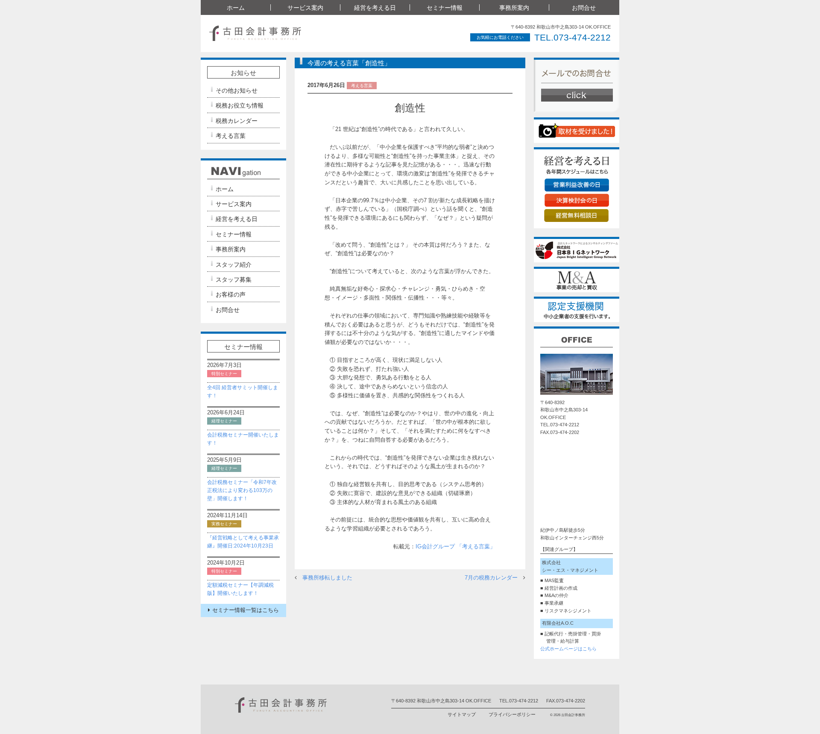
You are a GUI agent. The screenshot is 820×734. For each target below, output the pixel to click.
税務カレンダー (237, 120)
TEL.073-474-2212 (572, 37)
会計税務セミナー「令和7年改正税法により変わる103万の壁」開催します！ (242, 490)
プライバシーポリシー (512, 714)
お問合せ (584, 7)
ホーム (236, 7)
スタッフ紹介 (234, 264)
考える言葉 (231, 135)
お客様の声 (231, 294)
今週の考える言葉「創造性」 (349, 63)
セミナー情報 (234, 234)
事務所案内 (231, 249)
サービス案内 (234, 204)
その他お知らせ (237, 90)
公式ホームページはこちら (568, 648)
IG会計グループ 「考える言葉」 (455, 546)
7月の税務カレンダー (491, 577)
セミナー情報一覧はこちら (245, 610)
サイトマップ (462, 714)
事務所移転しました (327, 577)
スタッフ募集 (234, 279)
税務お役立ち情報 (240, 105)
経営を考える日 (237, 219)
